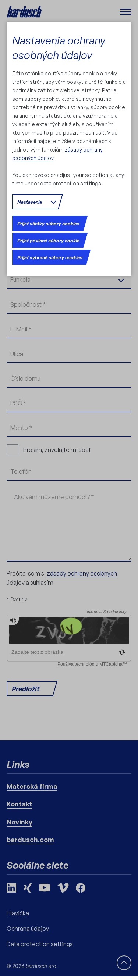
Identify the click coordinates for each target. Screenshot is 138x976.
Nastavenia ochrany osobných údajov (58, 47)
